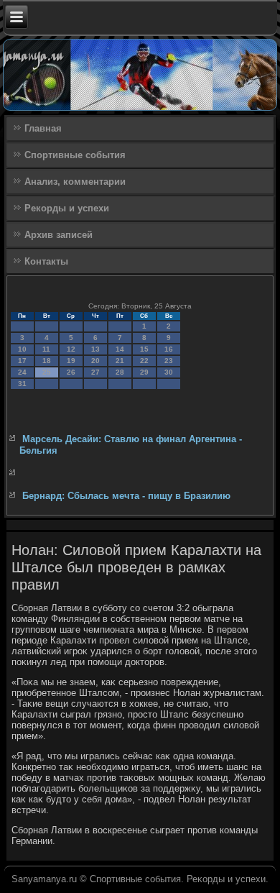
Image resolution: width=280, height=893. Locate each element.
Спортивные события (75, 155)
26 (71, 372)
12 (71, 349)
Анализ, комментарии (75, 181)
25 (46, 372)
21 (120, 361)
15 (144, 349)
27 (95, 372)
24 (22, 372)
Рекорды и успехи (66, 208)
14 (120, 349)
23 (168, 361)
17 (22, 361)
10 (22, 349)
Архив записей (58, 234)
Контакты (46, 261)
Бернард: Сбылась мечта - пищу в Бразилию (126, 495)
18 (46, 361)
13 (95, 349)
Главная (43, 128)
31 (22, 384)
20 (95, 361)
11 (46, 349)
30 (168, 372)
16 (168, 349)
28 (120, 372)
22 (144, 361)
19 (71, 361)
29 (144, 372)
